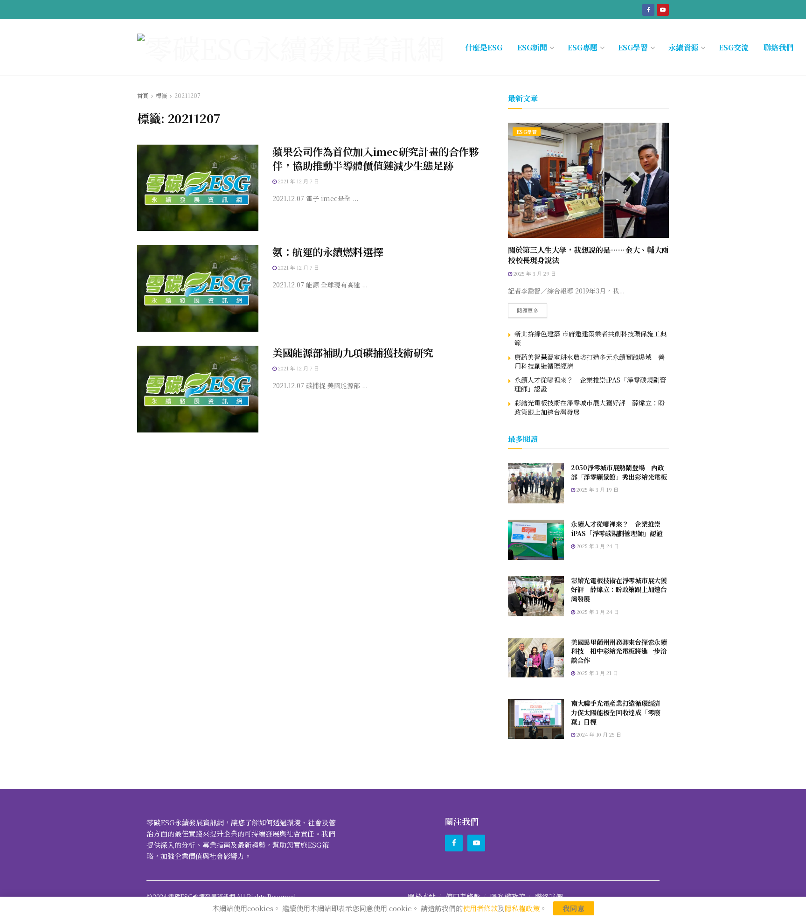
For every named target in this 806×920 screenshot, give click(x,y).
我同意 (574, 908)
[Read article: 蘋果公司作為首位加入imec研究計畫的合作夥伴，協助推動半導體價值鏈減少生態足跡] (197, 188)
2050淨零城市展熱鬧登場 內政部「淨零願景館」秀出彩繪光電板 (619, 472)
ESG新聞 (532, 47)
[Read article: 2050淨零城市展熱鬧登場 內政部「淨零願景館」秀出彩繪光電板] (536, 483)
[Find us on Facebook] (648, 9)
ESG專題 (583, 47)
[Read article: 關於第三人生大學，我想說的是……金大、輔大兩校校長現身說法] (588, 180)
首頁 (142, 95)
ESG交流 (734, 47)
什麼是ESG (483, 47)
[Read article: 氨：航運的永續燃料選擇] (197, 288)
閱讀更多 (532, 308)
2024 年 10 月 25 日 (598, 734)
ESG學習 (633, 47)
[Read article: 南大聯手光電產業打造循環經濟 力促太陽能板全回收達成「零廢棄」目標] (536, 719)
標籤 (161, 95)
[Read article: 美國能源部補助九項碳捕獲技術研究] (197, 389)
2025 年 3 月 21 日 (596, 672)
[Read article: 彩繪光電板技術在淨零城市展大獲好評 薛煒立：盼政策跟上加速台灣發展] (536, 596)
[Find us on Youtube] (663, 9)
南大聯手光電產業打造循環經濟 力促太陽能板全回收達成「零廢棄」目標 (619, 712)
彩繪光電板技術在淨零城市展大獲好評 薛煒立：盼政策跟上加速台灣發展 (589, 407)
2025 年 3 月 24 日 (597, 546)
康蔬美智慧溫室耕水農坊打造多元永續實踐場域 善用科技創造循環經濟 (589, 361)
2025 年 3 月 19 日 (596, 489)
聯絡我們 (778, 47)
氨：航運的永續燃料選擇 (327, 251)
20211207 (187, 95)
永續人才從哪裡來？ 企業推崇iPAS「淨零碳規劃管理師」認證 (590, 384)
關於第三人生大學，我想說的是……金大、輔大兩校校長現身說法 (588, 254)
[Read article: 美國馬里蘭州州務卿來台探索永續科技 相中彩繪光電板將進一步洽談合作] (536, 658)
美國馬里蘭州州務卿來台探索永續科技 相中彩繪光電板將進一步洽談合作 (619, 651)
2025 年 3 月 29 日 (534, 273)
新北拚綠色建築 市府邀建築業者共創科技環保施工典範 (590, 338)
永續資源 (683, 47)
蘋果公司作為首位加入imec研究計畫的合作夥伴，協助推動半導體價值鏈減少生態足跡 (375, 158)
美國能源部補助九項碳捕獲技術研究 (352, 352)
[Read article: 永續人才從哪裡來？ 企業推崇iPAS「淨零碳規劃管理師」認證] (536, 540)
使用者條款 (480, 908)
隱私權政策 (522, 908)
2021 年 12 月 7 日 (298, 181)
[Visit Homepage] (291, 48)
